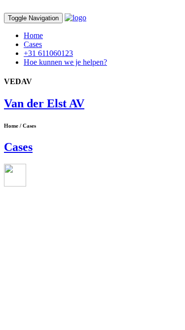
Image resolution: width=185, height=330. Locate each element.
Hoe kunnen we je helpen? (65, 62)
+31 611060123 (48, 53)
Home (33, 35)
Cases (33, 44)
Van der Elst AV (44, 103)
